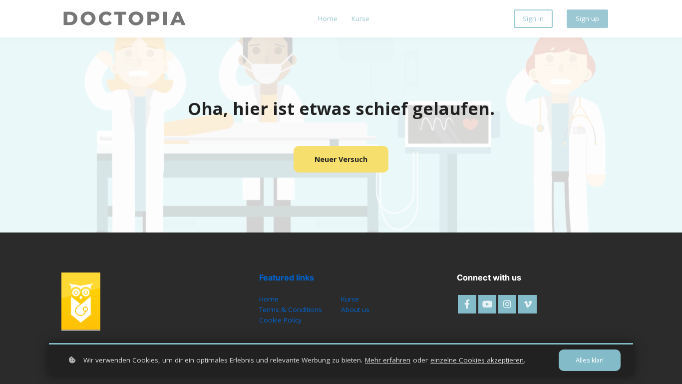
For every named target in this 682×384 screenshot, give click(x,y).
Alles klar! (590, 360)
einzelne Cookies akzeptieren (477, 360)
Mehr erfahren (387, 360)
